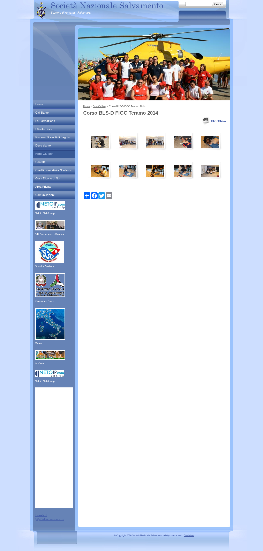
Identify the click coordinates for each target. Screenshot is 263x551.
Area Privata (43, 186)
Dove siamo (43, 145)
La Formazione (45, 120)
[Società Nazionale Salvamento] (41, 10)
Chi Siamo (42, 112)
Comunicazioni (44, 194)
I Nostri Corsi (43, 129)
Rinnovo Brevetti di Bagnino (53, 137)
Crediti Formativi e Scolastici (53, 170)
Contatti (40, 162)
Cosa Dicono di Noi (47, 178)
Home (86, 106)
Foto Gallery (99, 106)
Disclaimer (189, 535)
